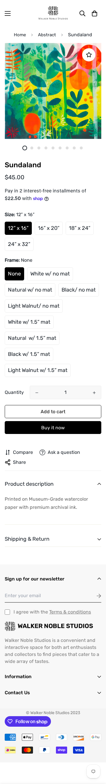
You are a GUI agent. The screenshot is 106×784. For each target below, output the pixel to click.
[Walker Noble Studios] (53, 13)
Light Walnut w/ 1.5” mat (37, 370)
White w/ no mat (50, 273)
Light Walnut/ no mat (33, 306)
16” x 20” (48, 228)
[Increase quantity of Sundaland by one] (94, 392)
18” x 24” (79, 228)
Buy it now (53, 427)
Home (20, 34)
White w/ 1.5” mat (29, 322)
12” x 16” (18, 228)
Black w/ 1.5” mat (29, 354)
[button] (94, 13)
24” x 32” (19, 244)
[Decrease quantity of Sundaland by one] (37, 392)
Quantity (14, 392)
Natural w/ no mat (30, 290)
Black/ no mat (79, 290)
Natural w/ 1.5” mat (32, 338)
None (14, 273)
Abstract (47, 34)
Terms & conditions (70, 612)
